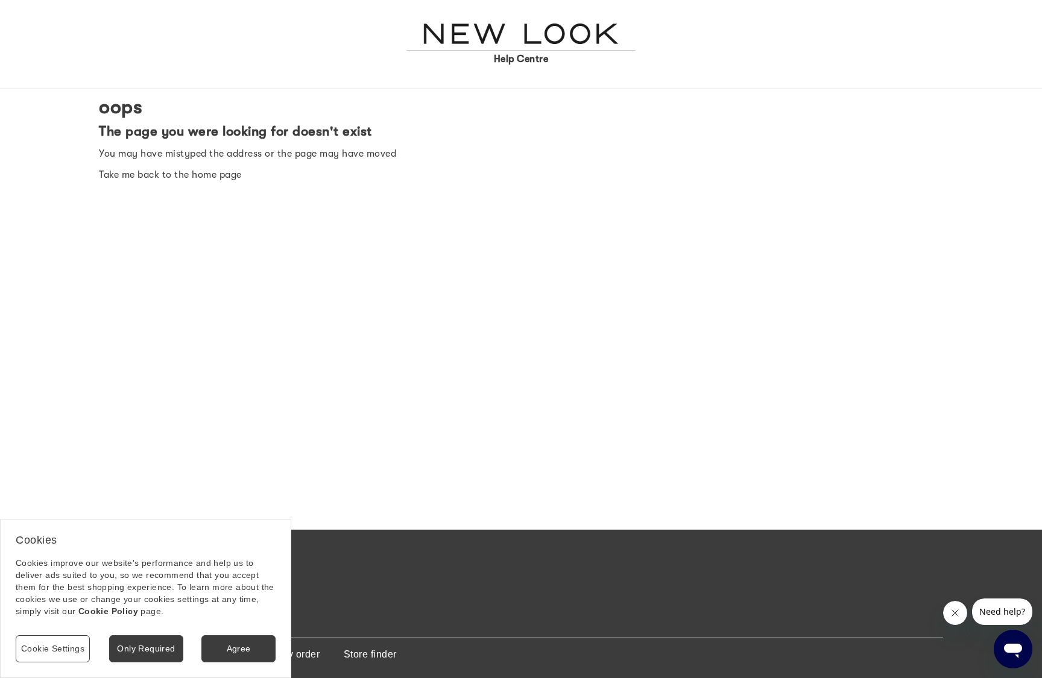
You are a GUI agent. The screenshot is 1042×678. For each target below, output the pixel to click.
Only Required (146, 648)
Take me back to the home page (170, 174)
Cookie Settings (52, 648)
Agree (239, 648)
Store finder (370, 654)
